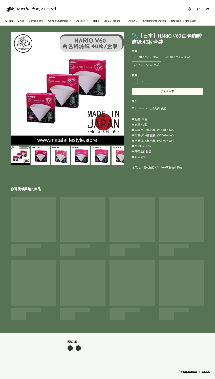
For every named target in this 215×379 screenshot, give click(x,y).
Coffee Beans (36, 20)
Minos (20, 20)
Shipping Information (154, 20)
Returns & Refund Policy (183, 20)
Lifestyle (80, 20)
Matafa (9, 20)
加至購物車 (167, 91)
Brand (96, 20)
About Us (133, 20)
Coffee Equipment (58, 20)
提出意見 (206, 371)
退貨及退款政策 (190, 371)
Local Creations (112, 20)
